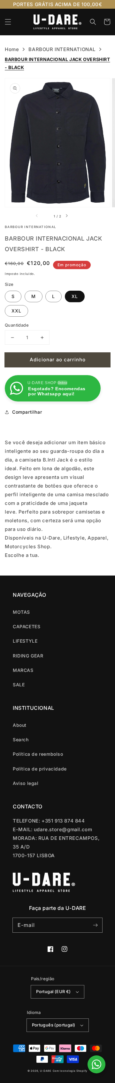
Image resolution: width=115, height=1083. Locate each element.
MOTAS (21, 612)
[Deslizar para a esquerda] (43, 216)
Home (12, 49)
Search (21, 739)
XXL (16, 310)
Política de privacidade (40, 768)
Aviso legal (26, 783)
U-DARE (45, 1070)
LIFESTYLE (25, 641)
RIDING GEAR (28, 655)
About (20, 725)
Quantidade (17, 325)
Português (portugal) (53, 1024)
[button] (8, 22)
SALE (19, 684)
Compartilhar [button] (27, 412)
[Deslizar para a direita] (72, 216)
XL (75, 296)
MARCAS (23, 670)
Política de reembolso (38, 754)
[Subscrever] (95, 925)
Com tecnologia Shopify (70, 1070)
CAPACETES (26, 626)
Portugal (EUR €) (53, 991)
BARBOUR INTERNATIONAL (62, 49)
